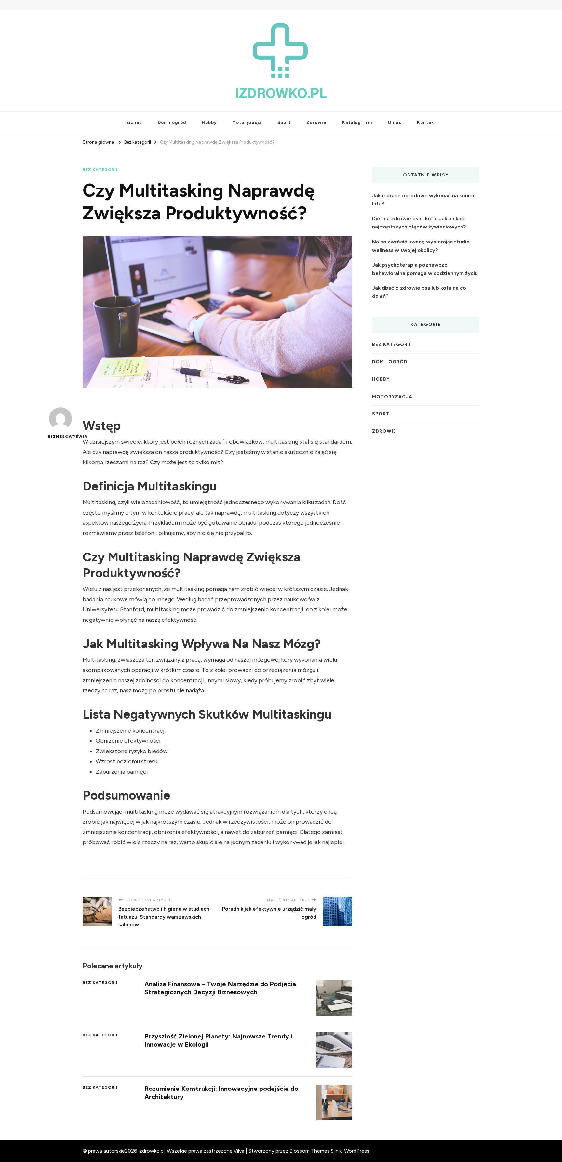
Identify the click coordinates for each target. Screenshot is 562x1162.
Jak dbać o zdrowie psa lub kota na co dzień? (419, 292)
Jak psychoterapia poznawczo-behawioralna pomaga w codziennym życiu (425, 269)
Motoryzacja (247, 122)
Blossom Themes (309, 1151)
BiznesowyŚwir (60, 436)
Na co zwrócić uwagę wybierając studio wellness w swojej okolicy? (421, 246)
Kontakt (426, 122)
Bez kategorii (100, 169)
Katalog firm (357, 122)
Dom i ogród (172, 122)
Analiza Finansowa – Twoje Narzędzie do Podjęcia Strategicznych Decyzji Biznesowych (220, 988)
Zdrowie (316, 122)
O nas (394, 122)
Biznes (134, 122)
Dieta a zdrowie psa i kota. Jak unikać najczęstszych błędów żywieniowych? (419, 222)
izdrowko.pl (281, 93)
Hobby (209, 122)
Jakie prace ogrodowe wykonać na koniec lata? (423, 199)
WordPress (356, 1151)
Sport (284, 122)
